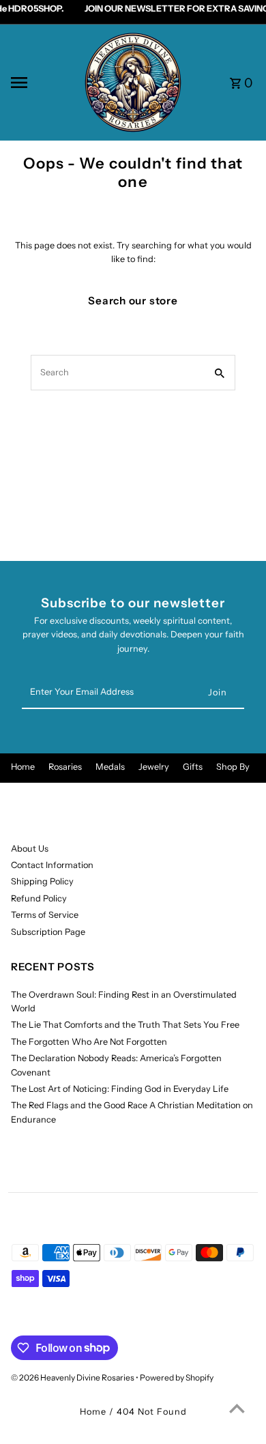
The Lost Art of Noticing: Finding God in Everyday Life (119, 1089)
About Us (29, 848)
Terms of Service (44, 915)
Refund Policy (39, 898)
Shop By (233, 767)
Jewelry (153, 767)
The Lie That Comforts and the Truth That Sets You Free (125, 1025)
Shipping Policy (42, 881)
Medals (110, 767)
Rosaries (65, 767)
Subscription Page (48, 932)
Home (23, 767)
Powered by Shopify (176, 1377)
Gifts (193, 767)
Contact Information (52, 865)
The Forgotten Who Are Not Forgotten (89, 1042)
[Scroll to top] (237, 1408)
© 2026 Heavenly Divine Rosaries (73, 1377)
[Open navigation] (42, 83)
